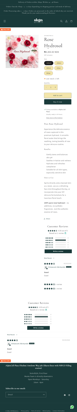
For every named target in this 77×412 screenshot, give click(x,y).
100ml (48, 63)
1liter (59, 68)
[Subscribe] (43, 394)
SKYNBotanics (14, 411)
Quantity (47, 83)
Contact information (59, 411)
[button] (4, 21)
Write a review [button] (58, 251)
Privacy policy (25, 411)
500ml (48, 68)
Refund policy (47, 411)
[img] (49, 263)
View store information (54, 118)
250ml (59, 63)
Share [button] (48, 219)
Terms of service (35, 411)
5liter (48, 73)
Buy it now (57, 102)
